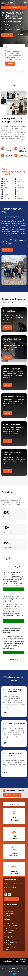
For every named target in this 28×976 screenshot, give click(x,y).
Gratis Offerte (7, 250)
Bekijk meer (14, 660)
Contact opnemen (11, 795)
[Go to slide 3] (14, 85)
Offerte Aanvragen (14, 7)
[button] (2, 62)
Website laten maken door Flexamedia (14, 961)
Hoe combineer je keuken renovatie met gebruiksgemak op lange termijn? (13, 599)
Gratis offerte (7, 35)
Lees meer (10, 72)
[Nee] (26, 970)
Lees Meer (7, 327)
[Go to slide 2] (13, 85)
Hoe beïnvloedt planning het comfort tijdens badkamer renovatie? (12, 631)
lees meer (13, 589)
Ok (14, 973)
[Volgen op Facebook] (5, 894)
